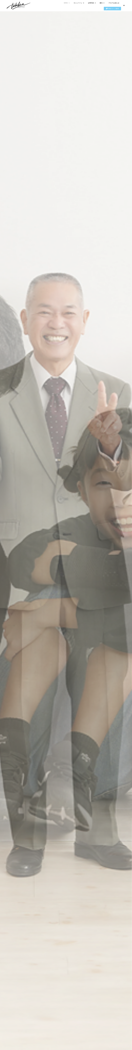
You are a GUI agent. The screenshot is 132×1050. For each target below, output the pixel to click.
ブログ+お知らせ (113, 3)
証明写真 (91, 3)
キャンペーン (78, 3)
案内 (101, 3)
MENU (66, 3)
